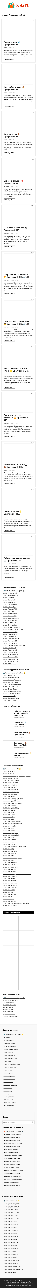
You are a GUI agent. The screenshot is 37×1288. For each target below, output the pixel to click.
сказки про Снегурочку (10, 887)
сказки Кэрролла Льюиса (11, 693)
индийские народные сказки (12, 1152)
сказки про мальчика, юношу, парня (15, 846)
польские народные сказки (12, 1164)
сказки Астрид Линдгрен (11, 677)
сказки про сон (8, 896)
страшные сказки (9, 1014)
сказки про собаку (9, 890)
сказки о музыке (8, 773)
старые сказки (8, 1011)
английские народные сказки (12, 1134)
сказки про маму (8, 849)
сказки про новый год (10, 862)
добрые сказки (8, 1007)
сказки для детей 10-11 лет (12, 1266)
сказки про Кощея (9, 830)
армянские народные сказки (12, 1140)
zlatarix (5, 47)
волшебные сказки (9, 1005)
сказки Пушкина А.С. (10, 643)
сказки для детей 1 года (11, 1209)
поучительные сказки (10, 1046)
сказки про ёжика (9, 810)
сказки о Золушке (9, 771)
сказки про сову (8, 892)
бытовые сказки (8, 1002)
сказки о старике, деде (10, 778)
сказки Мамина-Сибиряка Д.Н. (13, 629)
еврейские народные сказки (12, 1149)
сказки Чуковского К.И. (11, 661)
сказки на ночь (8, 1070)
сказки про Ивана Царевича (12, 824)
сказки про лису (8, 837)
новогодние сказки (9, 1043)
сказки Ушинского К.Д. (10, 654)
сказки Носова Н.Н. (9, 636)
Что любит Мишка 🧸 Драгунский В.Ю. (14, 88)
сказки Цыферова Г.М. (10, 659)
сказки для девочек (9, 1055)
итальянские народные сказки (13, 1155)
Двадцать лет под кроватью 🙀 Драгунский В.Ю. (16, 417)
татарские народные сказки (12, 1173)
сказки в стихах (8, 1052)
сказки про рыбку (9, 878)
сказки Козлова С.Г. (9, 623)
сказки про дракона (9, 805)
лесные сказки (8, 1037)
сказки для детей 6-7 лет (11, 1242)
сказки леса (7, 1061)
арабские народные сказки (12, 1137)
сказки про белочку (9, 787)
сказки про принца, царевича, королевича (17, 874)
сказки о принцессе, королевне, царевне (16, 776)
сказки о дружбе (8, 1073)
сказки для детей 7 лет (10, 1245)
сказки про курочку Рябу (11, 835)
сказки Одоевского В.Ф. (11, 638)
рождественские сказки (11, 1049)
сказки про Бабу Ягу (10, 785)
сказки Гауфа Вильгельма (12, 684)
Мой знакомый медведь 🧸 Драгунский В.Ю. (16, 465)
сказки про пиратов (9, 871)
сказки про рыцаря (9, 880)
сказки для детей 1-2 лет (11, 1212)
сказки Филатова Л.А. (10, 657)
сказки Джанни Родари (10, 689)
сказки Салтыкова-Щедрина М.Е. (14, 645)
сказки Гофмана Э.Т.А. (10, 687)
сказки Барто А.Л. (9, 600)
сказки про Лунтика (9, 839)
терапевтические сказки (11, 1016)
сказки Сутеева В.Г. (9, 648)
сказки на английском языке (12, 1064)
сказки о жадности (9, 1076)
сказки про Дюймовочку (11, 808)
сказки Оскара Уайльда (11, 698)
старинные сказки (9, 1105)
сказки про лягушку (9, 844)
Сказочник (6, 186)
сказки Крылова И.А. (10, 625)
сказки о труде (8, 1091)
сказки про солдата (9, 894)
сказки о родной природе (11, 1085)
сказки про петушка (9, 869)
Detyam (5, 470)
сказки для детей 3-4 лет (11, 1224)
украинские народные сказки (12, 1176)
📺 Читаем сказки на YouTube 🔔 (14, 673)
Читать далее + (9, 59)
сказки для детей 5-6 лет (11, 1236)
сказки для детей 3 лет (10, 1221)
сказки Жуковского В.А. (11, 618)
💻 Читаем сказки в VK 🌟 (12, 769)
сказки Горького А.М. (10, 609)
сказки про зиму (8, 819)
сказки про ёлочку (9, 812)
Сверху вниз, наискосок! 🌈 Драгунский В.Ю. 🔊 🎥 (16, 275)
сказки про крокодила (10, 833)
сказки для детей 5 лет (10, 1233)
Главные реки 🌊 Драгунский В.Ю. (12, 43)
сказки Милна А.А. (9, 696)
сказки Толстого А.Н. (10, 650)
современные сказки (10, 1102)
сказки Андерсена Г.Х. (10, 675)
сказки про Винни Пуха (11, 792)
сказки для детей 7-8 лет (11, 1248)
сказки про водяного (10, 794)
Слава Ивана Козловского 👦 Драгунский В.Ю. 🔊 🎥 (17, 322)
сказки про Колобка (9, 826)
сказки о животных (9, 1079)
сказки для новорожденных (12, 1203)
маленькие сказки (9, 1040)
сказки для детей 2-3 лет (11, 1218)
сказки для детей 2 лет (10, 1215)
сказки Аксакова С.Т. (10, 593)
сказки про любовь (9, 1097)
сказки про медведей (10, 853)
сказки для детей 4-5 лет (11, 1230)
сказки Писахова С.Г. (10, 641)
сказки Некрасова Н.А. (10, 634)
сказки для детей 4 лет (10, 1227)
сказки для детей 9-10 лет (11, 1260)
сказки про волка (9, 796)
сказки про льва (8, 842)
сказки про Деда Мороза (11, 801)
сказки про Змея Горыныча (12, 821)
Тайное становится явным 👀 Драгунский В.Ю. (17, 559)
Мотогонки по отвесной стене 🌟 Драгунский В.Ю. (16, 369)
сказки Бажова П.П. (9, 597)
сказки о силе (8, 1088)
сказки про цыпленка (10, 906)
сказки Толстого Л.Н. (10, 652)
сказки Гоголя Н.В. (9, 607)
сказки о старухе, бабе (11, 780)
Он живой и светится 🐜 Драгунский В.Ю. (16, 229)
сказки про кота (8, 828)
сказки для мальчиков (10, 1058)
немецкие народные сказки (12, 1161)
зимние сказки (8, 1009)
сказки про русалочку (10, 876)
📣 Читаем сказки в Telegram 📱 (14, 591)
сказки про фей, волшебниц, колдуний (16, 903)
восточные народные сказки (12, 1146)
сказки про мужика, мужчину (12, 858)
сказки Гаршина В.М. (10, 604)
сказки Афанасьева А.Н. (11, 595)
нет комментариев (19, 717)
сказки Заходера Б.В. (10, 620)
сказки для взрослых (10, 1272)
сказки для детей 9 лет (10, 1257)
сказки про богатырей (10, 789)
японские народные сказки (12, 1185)
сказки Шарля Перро (10, 700)
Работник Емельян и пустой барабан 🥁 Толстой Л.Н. (22, 713)
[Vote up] (31, 20)
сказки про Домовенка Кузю (12, 803)
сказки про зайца (9, 817)
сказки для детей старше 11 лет (13, 1269)
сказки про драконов (10, 1094)
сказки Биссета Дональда (12, 680)
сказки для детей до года (11, 1206)
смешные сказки (8, 1099)
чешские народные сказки (11, 1182)
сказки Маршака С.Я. (10, 632)
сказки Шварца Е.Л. (9, 664)
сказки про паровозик (10, 867)
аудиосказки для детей (11, 1000)
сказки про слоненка (10, 883)
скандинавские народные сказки (13, 1170)
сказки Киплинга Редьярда (12, 691)
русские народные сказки (11, 1167)
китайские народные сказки (12, 1158)
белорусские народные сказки (13, 1143)
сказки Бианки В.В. (9, 602)
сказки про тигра (8, 899)
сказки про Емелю (9, 814)
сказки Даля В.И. (9, 611)
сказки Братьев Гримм (10, 682)
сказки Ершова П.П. (9, 616)
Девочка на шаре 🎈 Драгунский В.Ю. (14, 182)
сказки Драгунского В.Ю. (11, 613)
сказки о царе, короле (10, 783)
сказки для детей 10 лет (11, 1263)
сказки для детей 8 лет (10, 1251)
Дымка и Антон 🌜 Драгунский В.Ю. (13, 512)
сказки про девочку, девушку (13, 798)
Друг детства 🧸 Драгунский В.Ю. (12, 135)
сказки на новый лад (10, 1067)
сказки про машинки (10, 851)
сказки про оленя (9, 865)
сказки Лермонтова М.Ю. (11, 627)
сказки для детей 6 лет (10, 1239)
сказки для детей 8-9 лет (11, 1254)
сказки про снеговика (10, 885)
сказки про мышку (9, 860)
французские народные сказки (13, 1179)
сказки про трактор (9, 901)
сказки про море (8, 855)
